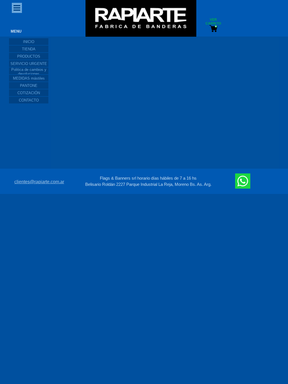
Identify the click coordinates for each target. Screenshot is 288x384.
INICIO (28, 42)
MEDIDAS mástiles (29, 78)
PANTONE (28, 85)
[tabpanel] (148, 156)
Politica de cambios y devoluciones (28, 71)
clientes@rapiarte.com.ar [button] (39, 156)
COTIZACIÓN (28, 93)
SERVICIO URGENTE (28, 64)
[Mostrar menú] (17, 8)
